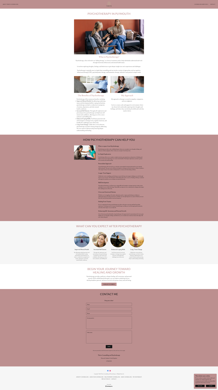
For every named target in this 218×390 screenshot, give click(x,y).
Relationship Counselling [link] (112, 377)
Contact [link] (212, 4)
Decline (200, 385)
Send (109, 346)
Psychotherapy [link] (137, 377)
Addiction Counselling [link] (97, 377)
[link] (109, 4)
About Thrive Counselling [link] (10, 4)
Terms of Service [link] (120, 350)
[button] (201, 4)
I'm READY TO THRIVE (109, 284)
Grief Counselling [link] (126, 377)
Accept (210, 385)
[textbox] (109, 304)
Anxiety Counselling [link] (82, 377)
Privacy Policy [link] (113, 350)
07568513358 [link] (109, 361)
